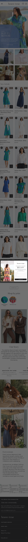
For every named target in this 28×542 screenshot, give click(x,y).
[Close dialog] (26, 261)
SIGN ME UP (21, 279)
